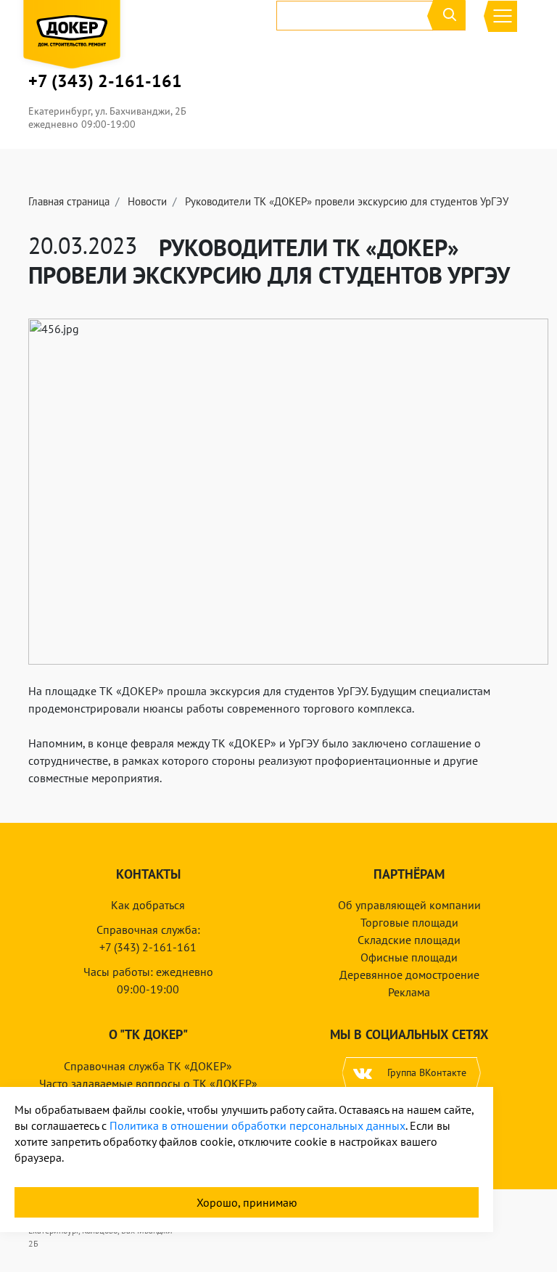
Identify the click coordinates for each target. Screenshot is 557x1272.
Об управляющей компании (409, 905)
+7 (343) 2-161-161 (105, 81)
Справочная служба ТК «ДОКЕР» (148, 1066)
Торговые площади (409, 922)
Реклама (409, 992)
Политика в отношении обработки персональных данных (257, 1125)
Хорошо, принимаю (247, 1202)
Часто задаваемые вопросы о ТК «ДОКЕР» (148, 1083)
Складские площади (409, 939)
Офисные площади (409, 957)
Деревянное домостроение (409, 974)
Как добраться (148, 905)
